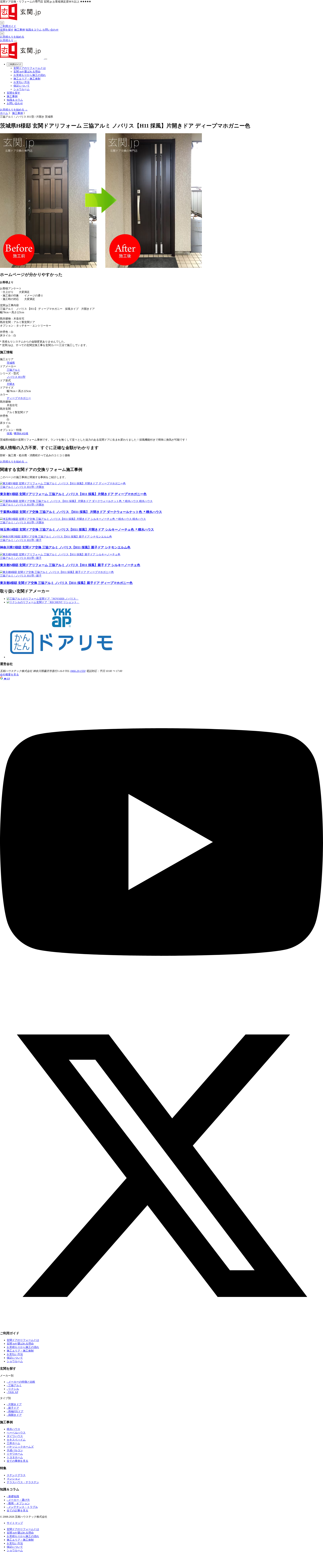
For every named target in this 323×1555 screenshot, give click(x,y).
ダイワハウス (15, 1436)
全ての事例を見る (17, 1460)
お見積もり (6, 40)
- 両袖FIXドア (15, 1411)
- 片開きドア (14, 1404)
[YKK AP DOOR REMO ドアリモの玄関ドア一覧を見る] (61, 657)
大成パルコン (15, 1450)
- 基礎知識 (13, 1496)
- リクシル (13, 1388)
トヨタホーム (15, 1457)
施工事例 (19, 29)
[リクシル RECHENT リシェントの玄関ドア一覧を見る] (43, 602)
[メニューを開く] (15, 41)
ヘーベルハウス (16, 1432)
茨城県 (11, 362)
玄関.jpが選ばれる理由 (26, 71)
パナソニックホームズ (20, 1446)
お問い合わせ (50, 29)
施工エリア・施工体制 (26, 78)
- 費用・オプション (18, 1503)
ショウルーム (21, 89)
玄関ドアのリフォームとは (29, 68)
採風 (9, 433)
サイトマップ (15, 1523)
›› (2, 33)
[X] (161, 1326)
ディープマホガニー (19, 398)
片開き (11, 384)
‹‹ (2, 23)
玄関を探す (6, 29)
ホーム (4, 113)
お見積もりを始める (12, 36)
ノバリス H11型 (16, 377)
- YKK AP (12, 1392)
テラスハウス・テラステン (23, 1482)
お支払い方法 (21, 82)
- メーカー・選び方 (18, 1499)
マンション (13, 1478)
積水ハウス (13, 1429)
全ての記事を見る (17, 1510)
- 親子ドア (13, 1407)
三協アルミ (13, 369)
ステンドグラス (16, 1475)
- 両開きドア (14, 1415)
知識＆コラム (34, 29)
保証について (21, 85)
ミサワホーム (15, 1453)
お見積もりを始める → (14, 109)
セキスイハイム (16, 1439)
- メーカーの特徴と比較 (21, 1381)
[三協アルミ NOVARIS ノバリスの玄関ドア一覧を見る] (43, 598)
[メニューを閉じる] (45, 59)
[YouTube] (161, 1002)
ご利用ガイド (8, 26)
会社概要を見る (9, 674)
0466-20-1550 (77, 671)
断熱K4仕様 (21, 433)
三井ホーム (13, 1443)
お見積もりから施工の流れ (29, 75)
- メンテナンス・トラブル (22, 1507)
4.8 (7, 678)
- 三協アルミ (14, 1385)
